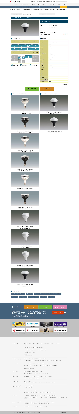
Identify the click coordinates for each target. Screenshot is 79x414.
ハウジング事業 (15, 381)
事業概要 (34, 343)
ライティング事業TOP (28, 343)
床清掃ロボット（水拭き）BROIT (52, 365)
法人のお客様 (16, 1)
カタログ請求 (33, 88)
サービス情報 (42, 363)
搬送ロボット (32, 368)
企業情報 (41, 1)
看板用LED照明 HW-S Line (21, 293)
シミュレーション (53, 343)
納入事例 (42, 343)
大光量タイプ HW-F (29, 293)
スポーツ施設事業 (15, 376)
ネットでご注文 (46, 1)
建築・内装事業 (15, 371)
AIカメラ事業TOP (27, 395)
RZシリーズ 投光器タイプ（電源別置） (55, 293)
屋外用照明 (26, 351)
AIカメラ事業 (14, 395)
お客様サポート (52, 1)
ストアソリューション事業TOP (29, 386)
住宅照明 (26, 354)
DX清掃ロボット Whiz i (28, 365)
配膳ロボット (27, 368)
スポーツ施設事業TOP (28, 376)
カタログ (46, 376)
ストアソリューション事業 (16, 386)
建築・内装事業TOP (28, 371)
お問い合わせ (48, 88)
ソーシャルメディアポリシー (31, 412)
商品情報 (38, 343)
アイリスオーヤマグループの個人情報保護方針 (19, 412)
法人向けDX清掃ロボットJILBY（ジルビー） (39, 365)
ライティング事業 (15, 343)
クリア (51, 14)
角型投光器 (13, 293)
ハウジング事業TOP (28, 381)
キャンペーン (52, 363)
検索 (43, 14)
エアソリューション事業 (16, 402)
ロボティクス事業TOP (28, 363)
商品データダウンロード (42, 395)
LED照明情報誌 (47, 343)
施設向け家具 (14, 406)
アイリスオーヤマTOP (35, 1)
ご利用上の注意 (39, 412)
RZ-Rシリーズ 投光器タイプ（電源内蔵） (40, 293)
